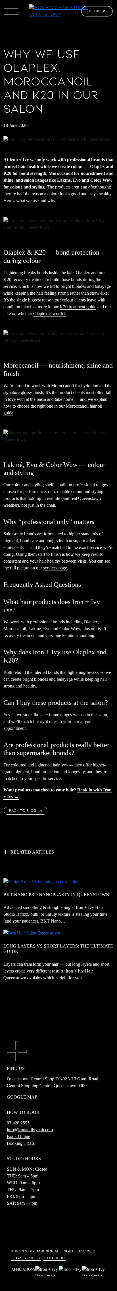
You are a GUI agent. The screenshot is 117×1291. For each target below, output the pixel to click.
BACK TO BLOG (22, 811)
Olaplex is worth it (49, 313)
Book (94, 11)
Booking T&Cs (21, 1143)
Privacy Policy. (26, 1258)
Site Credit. (54, 1258)
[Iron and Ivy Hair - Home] (58, 11)
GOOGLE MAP (22, 1097)
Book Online (18, 1136)
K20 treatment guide (78, 306)
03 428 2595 (18, 1122)
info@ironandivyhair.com (30, 1129)
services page (55, 567)
